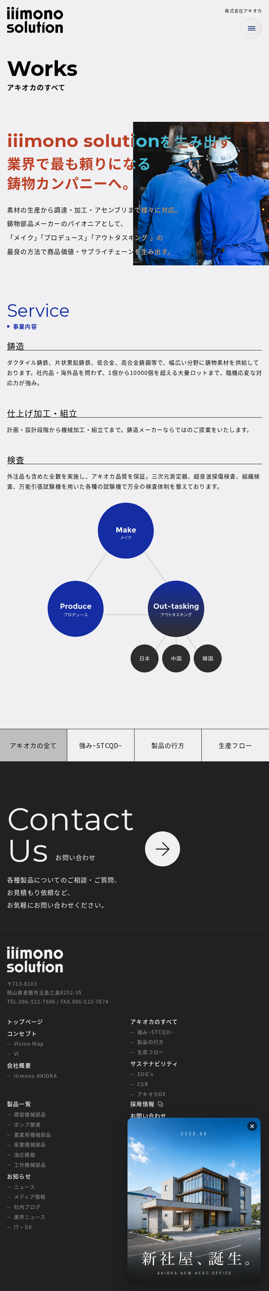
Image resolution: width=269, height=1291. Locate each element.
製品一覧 (19, 1104)
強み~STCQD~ (101, 745)
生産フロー (235, 745)
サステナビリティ (154, 1063)
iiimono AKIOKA (35, 1075)
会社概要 (19, 1065)
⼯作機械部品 (30, 1164)
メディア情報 (30, 1196)
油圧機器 (24, 1154)
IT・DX (23, 1226)
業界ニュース (30, 1216)
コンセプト (22, 1033)
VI (16, 1053)
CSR (142, 1084)
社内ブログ (27, 1206)
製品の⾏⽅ (168, 745)
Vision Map (29, 1043)
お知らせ (19, 1176)
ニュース (24, 1186)
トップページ (25, 1021)
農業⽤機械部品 (32, 1134)
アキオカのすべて (154, 1021)
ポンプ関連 (27, 1124)
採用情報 (142, 1104)
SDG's (145, 1073)
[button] (252, 1126)
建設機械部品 (30, 1114)
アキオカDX (151, 1093)
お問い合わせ (148, 1115)
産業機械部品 (30, 1144)
